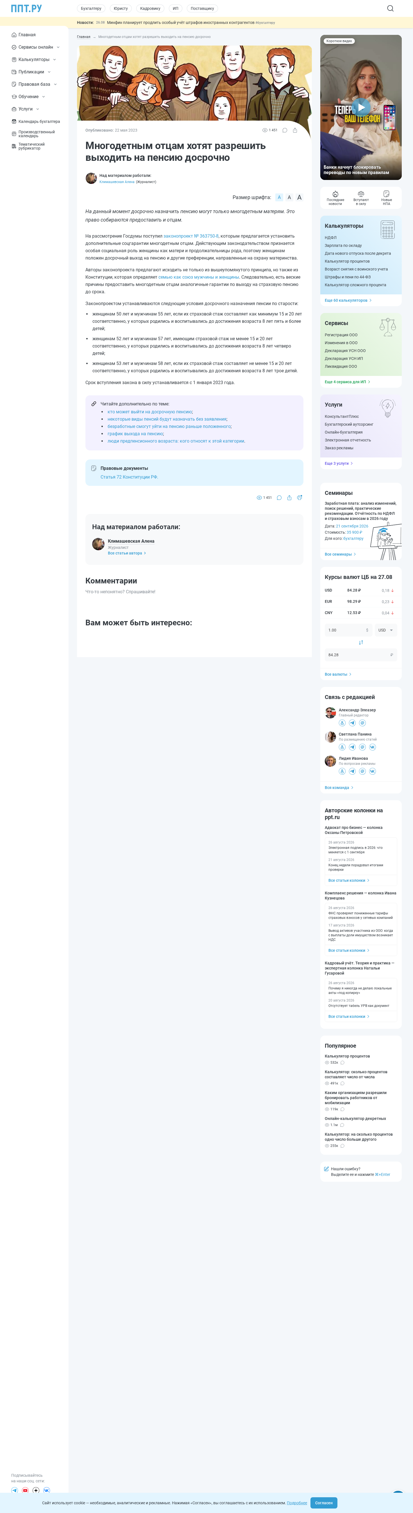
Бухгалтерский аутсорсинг (349, 424)
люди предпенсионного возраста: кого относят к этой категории (176, 441)
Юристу (121, 8)
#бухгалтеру (265, 23)
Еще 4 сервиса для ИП (345, 382)
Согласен (324, 1503)
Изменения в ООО (341, 343)
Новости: (85, 22)
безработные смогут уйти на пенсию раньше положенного (169, 426)
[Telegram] (14, 1490)
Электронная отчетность (348, 440)
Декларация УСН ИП (344, 358)
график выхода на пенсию (135, 433)
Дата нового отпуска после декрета (358, 253)
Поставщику (202, 8)
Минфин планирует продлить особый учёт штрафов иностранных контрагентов (181, 22)
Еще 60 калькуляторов (346, 300)
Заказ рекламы (339, 448)
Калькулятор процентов (347, 261)
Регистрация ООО (341, 335)
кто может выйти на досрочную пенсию (150, 411)
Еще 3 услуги (337, 463)
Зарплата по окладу (343, 245)
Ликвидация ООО (341, 366)
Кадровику (150, 8)
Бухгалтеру (91, 8)
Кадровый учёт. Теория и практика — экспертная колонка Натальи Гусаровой (359, 968)
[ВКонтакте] (46, 1490)
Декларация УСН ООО (345, 350)
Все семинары (338, 554)
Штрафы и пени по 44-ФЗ (348, 277)
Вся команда (337, 787)
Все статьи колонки (346, 880)
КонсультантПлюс (342, 416)
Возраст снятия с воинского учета (356, 269)
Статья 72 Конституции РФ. (129, 477)
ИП (175, 8)
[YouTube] (25, 1490)
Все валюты (336, 674)
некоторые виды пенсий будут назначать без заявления (167, 419)
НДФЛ (331, 237)
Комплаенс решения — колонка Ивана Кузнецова (360, 895)
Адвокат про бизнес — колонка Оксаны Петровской (354, 830)
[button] (361, 107)
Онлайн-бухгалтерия (344, 432)
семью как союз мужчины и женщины (198, 277)
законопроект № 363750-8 (191, 236)
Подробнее (297, 1503)
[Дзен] (36, 1490)
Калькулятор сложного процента (355, 285)
